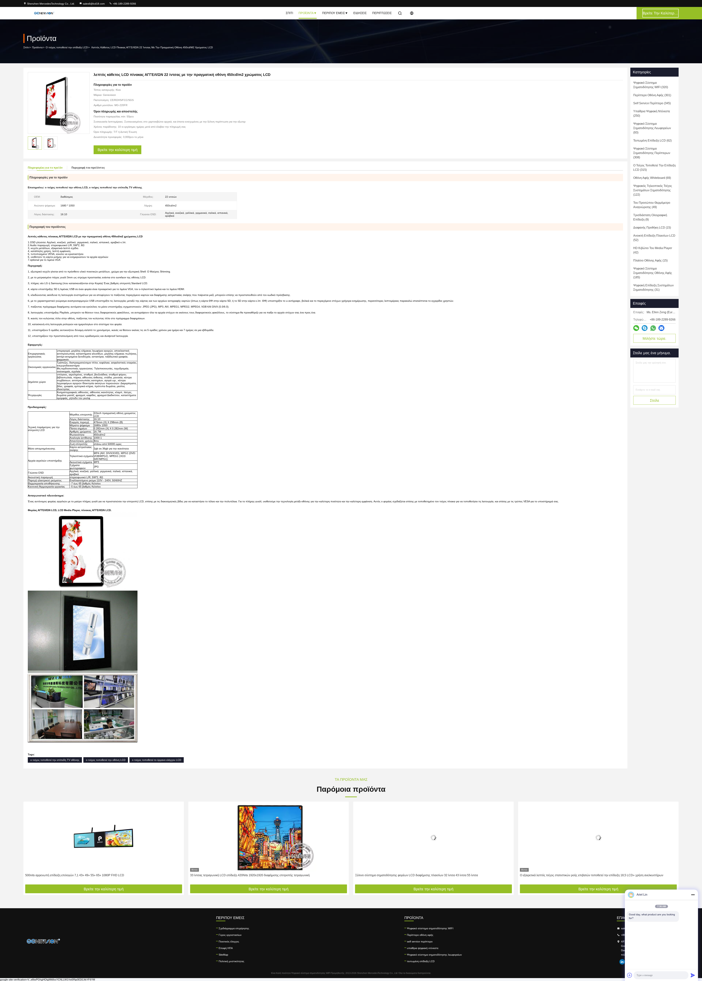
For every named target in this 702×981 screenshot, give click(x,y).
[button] (30, 844)
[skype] (644, 328)
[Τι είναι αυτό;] (653, 328)
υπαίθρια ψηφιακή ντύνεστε (422, 948)
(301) (652, 95)
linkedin (622, 962)
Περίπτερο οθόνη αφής (420, 934)
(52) (654, 238)
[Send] (693, 975)
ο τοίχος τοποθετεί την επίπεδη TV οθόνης (54, 759)
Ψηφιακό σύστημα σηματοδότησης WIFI (430, 928)
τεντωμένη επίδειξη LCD (421, 961)
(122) (652, 190)
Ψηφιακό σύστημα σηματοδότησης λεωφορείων (434, 954)
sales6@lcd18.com (94, 3)
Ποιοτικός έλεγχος (229, 941)
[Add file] (629, 975)
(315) (654, 167)
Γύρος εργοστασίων (230, 934)
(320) (650, 85)
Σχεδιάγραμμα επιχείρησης (234, 928)
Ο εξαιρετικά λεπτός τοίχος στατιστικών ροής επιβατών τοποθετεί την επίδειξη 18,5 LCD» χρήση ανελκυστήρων (426, 875)
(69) (652, 177)
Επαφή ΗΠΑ (226, 948)
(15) (652, 227)
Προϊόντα (306, 13)
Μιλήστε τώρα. (654, 338)
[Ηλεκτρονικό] (661, 328)
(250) (651, 113)
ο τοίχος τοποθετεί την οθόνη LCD (105, 759)
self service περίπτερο (420, 941)
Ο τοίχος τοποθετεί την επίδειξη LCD (67, 47)
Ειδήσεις (360, 13)
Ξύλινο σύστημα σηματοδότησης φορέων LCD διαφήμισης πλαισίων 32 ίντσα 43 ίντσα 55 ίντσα (251, 875)
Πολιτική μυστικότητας (231, 961)
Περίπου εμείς (333, 13)
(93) (652, 128)
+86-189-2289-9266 (124, 3)
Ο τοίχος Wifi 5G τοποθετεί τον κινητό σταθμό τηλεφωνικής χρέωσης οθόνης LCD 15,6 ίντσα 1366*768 (586, 875)
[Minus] (693, 894)
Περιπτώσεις (382, 13)
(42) (652, 250)
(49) (651, 205)
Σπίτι (289, 13)
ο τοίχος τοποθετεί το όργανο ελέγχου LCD (156, 759)
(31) (653, 287)
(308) (651, 153)
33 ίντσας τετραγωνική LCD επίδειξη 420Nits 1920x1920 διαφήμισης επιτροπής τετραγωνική (85, 875)
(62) (652, 140)
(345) (652, 103)
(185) (652, 273)
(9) (650, 217)
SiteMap (223, 954)
